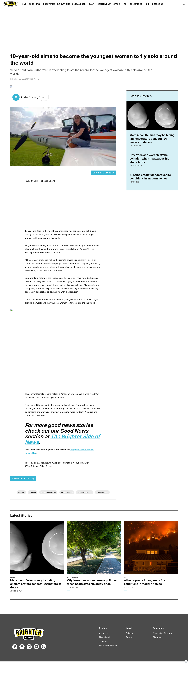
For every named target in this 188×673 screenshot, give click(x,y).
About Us (103, 633)
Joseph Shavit (136, 146)
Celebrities (136, 4)
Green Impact (104, 4)
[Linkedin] (29, 646)
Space (116, 4)
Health (91, 4)
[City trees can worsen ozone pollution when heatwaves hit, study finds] (94, 548)
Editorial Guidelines (108, 645)
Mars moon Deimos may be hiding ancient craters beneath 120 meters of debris (152, 138)
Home (23, 4)
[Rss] (43, 646)
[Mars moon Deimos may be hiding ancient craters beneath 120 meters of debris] (37, 548)
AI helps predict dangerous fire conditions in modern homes (150, 176)
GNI (147, 4)
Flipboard (157, 637)
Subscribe (157, 4)
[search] (183, 4)
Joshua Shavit (136, 166)
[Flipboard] (36, 646)
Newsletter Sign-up (162, 633)
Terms (129, 637)
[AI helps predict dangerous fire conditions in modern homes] (151, 548)
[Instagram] (22, 646)
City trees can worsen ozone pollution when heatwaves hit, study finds (149, 158)
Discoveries (49, 4)
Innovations (63, 4)
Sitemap (103, 641)
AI (125, 4)
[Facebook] (14, 646)
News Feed (104, 637)
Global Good (79, 4)
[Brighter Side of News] (10, 4)
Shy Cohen (134, 182)
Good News (35, 4)
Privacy (129, 633)
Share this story (102, 173)
